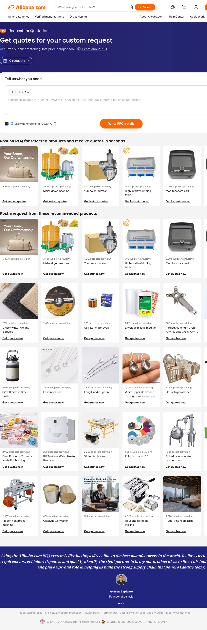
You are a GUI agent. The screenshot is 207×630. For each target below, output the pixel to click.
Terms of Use (110, 612)
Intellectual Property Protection (63, 612)
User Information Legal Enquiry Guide (141, 612)
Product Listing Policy (30, 612)
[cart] (185, 7)
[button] (130, 7)
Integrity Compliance (178, 612)
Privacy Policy (92, 612)
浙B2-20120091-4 (157, 621)
